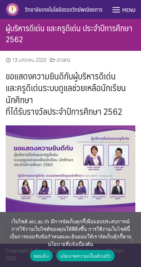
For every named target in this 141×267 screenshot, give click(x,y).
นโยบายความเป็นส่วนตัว (85, 255)
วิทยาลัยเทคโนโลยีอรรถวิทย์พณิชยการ (64, 9)
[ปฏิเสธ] (131, 239)
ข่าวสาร (63, 60)
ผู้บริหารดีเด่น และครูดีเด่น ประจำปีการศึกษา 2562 (69, 33)
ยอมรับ (41, 255)
